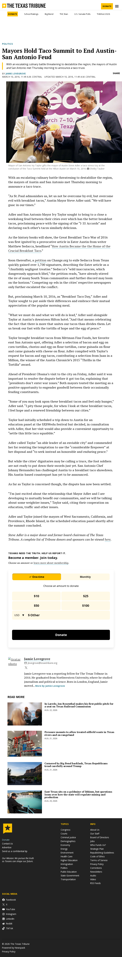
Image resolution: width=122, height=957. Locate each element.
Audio (93, 875)
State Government (70, 875)
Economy (65, 844)
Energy (64, 848)
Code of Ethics (97, 856)
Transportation (68, 879)
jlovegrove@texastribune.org (42, 662)
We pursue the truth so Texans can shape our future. (18, 860)
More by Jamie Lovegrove (50, 685)
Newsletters (96, 871)
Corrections (96, 867)
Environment (67, 852)
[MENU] (117, 6)
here (108, 539)
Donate (107, 6)
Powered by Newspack (13, 947)
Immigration (67, 864)
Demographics (68, 841)
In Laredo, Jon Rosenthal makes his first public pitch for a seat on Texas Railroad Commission (78, 705)
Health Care (66, 856)
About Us (94, 829)
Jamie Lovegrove (16, 73)
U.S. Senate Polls (82, 14)
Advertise (6, 847)
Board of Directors (99, 837)
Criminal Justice (68, 837)
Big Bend (49, 14)
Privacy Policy (97, 864)
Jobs (92, 841)
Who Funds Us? (98, 844)
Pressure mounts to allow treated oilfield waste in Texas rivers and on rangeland (79, 733)
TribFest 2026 (103, 14)
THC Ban (64, 14)
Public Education (69, 871)
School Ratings (31, 14)
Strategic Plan (97, 848)
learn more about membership (51, 563)
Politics (7, 43)
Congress (65, 829)
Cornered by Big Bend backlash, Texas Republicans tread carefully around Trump (76, 765)
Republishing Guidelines (102, 852)
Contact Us (7, 843)
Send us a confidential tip (14, 851)
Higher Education (69, 860)
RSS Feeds (95, 883)
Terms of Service (99, 860)
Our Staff (94, 833)
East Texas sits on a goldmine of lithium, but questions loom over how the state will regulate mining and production (78, 794)
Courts (64, 833)
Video (93, 879)
